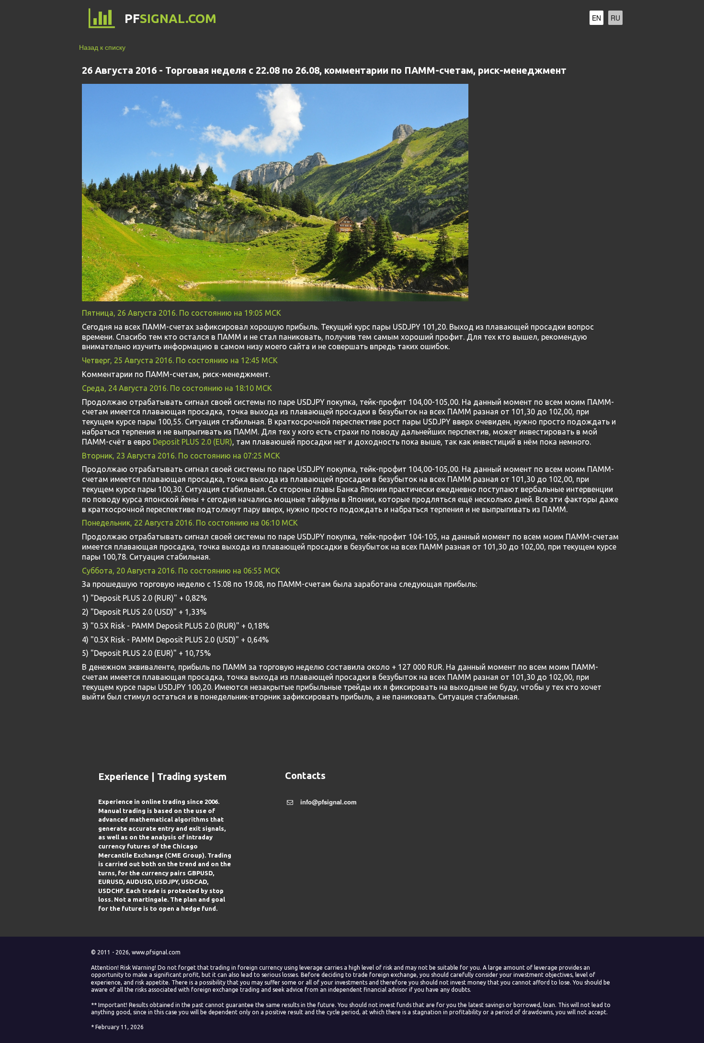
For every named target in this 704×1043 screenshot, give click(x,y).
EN (596, 18)
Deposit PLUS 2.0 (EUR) (192, 441)
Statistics (504, 19)
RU (615, 18)
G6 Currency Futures (388, 19)
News (543, 19)
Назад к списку (102, 47)
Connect (459, 19)
